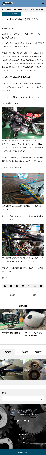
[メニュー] (42, 3)
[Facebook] (21, 421)
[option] (11, 326)
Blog (23, 438)
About (23, 431)
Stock (23, 442)
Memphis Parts (23, 435)
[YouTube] (25, 421)
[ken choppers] (23, 412)
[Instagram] (18, 421)
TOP (23, 427)
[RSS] (28, 421)
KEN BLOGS (15, 13)
